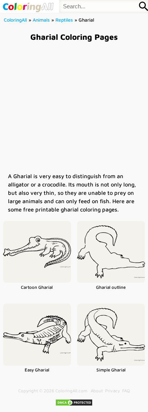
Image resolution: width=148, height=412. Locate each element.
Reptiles (64, 20)
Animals (41, 20)
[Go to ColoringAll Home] (28, 6)
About (97, 390)
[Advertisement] (74, 106)
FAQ (126, 390)
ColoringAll (15, 20)
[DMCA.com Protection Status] (74, 404)
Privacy (112, 390)
